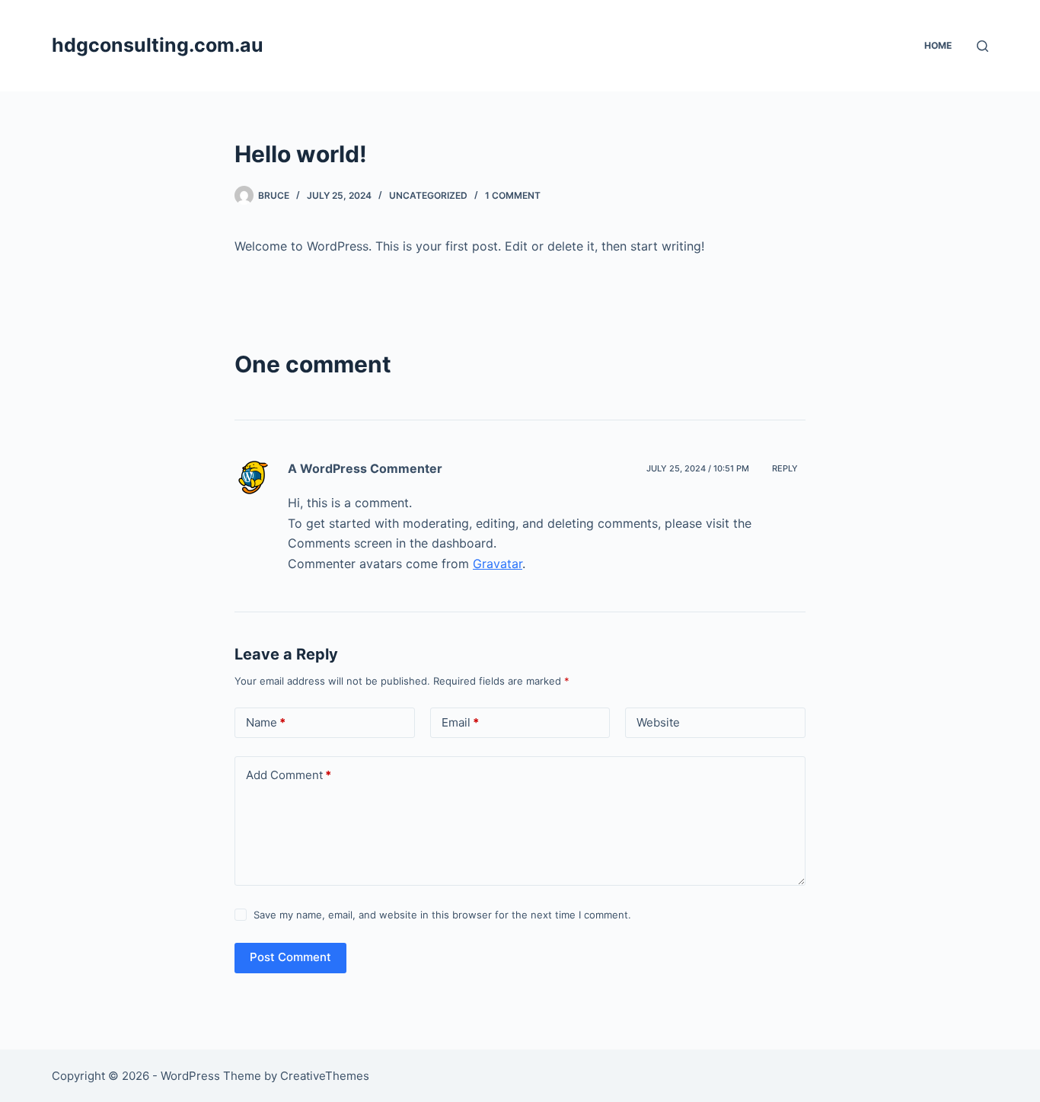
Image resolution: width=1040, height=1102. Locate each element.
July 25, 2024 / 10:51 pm (697, 468)
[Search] (982, 46)
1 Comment (513, 195)
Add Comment (288, 775)
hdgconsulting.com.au (157, 45)
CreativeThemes (324, 1075)
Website (658, 722)
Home (938, 45)
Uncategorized (428, 195)
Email (460, 722)
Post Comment (290, 957)
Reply (785, 468)
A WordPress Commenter (365, 468)
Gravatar (497, 563)
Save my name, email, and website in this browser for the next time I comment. (442, 915)
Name (266, 722)
